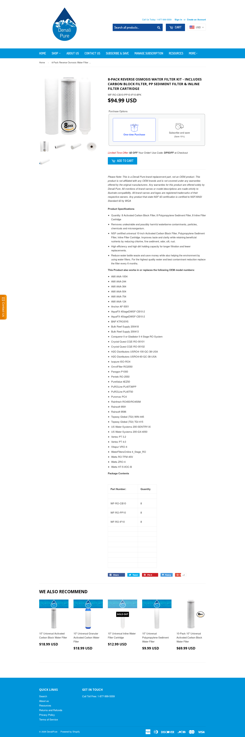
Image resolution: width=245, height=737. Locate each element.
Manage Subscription (148, 53)
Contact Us (92, 53)
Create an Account (196, 19)
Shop (55, 53)
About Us (72, 53)
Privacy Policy (47, 714)
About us (44, 701)
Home (42, 53)
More (192, 53)
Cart (178, 27)
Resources (176, 53)
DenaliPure (52, 731)
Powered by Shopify (70, 731)
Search (43, 696)
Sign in (178, 19)
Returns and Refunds (50, 710)
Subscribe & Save (117, 53)
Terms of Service (48, 719)
